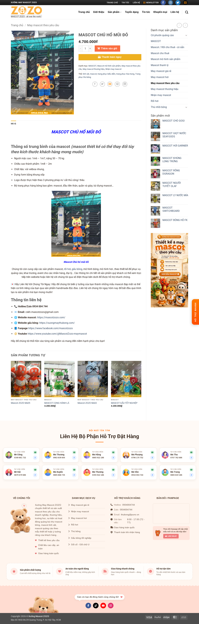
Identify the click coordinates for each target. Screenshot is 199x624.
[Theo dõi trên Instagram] (170, 2)
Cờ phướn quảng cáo (162, 35)
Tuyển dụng (132, 12)
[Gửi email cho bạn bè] (109, 84)
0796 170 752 (137, 458)
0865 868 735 (59, 475)
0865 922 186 (98, 458)
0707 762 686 (176, 458)
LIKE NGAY (172, 536)
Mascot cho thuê (160, 53)
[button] (151, 3)
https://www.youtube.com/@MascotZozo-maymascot (57, 333)
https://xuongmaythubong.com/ (57, 322)
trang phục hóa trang (125, 74)
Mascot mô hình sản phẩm (165, 59)
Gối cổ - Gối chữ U (80, 544)
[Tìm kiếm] (186, 12)
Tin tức (125, 2)
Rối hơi (154, 101)
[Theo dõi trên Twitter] (177, 2)
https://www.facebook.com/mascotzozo (50, 328)
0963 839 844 (59, 458)
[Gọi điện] (113, 452)
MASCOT (156, 41)
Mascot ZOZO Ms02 (87, 403)
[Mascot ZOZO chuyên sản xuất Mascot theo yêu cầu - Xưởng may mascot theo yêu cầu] (26, 12)
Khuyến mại (160, 12)
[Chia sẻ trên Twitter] (102, 84)
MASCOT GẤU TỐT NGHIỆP (124, 403)
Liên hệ (136, 2)
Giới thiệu (98, 12)
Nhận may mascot (161, 95)
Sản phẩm (114, 12)
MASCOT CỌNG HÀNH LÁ (56, 403)
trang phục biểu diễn (106, 74)
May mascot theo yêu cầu (43, 25)
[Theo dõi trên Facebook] (163, 2)
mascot (93, 74)
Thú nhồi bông (159, 107)
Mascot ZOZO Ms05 (20, 403)
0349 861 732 (20, 458)
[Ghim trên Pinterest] (117, 84)
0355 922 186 (98, 475)
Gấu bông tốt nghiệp (81, 538)
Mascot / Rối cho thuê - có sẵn (167, 47)
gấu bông (77, 269)
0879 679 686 (20, 475)
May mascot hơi (160, 77)
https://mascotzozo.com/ (51, 317)
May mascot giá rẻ (161, 71)
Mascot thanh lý (160, 65)
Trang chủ (112, 2)
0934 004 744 (137, 475)
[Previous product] (185, 25)
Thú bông (76, 531)
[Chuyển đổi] (186, 35)
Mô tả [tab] (13, 123)
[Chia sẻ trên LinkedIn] (124, 84)
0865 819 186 (176, 475)
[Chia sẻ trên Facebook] (94, 84)
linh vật (86, 74)
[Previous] (11, 388)
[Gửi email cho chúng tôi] (185, 2)
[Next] (141, 388)
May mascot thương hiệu (164, 89)
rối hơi (67, 269)
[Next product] (179, 25)
